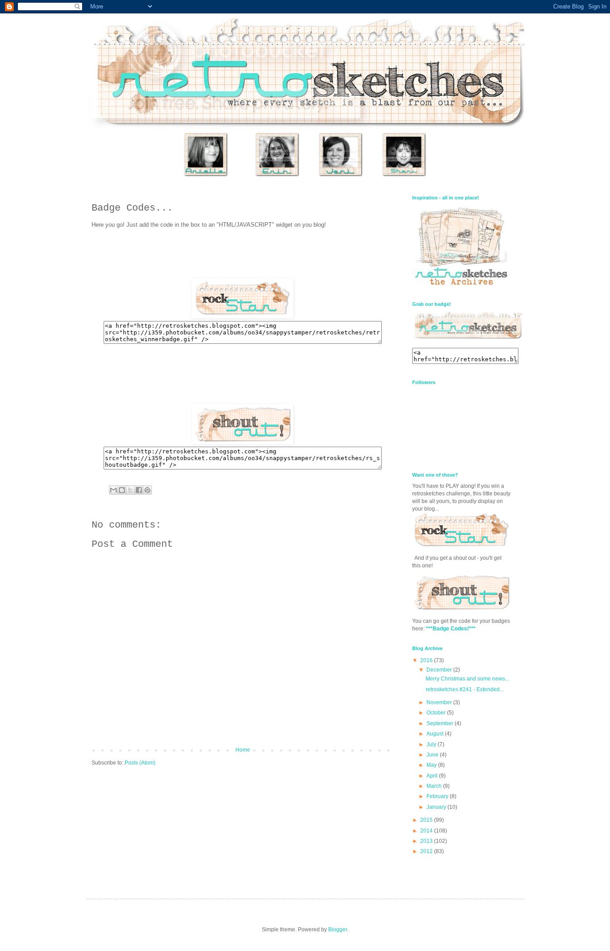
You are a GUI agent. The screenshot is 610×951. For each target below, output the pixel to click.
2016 (427, 660)
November (439, 702)
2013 (427, 841)
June (433, 755)
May (432, 765)
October (436, 713)
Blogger (337, 929)
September (440, 723)
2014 (427, 831)
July (432, 744)
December (439, 670)
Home (242, 750)
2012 (427, 851)
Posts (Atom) (140, 763)
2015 (427, 820)
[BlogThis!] (121, 490)
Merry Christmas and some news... (467, 679)
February (438, 796)
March (434, 786)
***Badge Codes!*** (451, 629)
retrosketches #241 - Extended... (465, 689)
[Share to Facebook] (138, 490)
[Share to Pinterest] (147, 490)
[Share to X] (130, 490)
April (432, 776)
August (435, 734)
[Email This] (113, 490)
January (436, 807)
